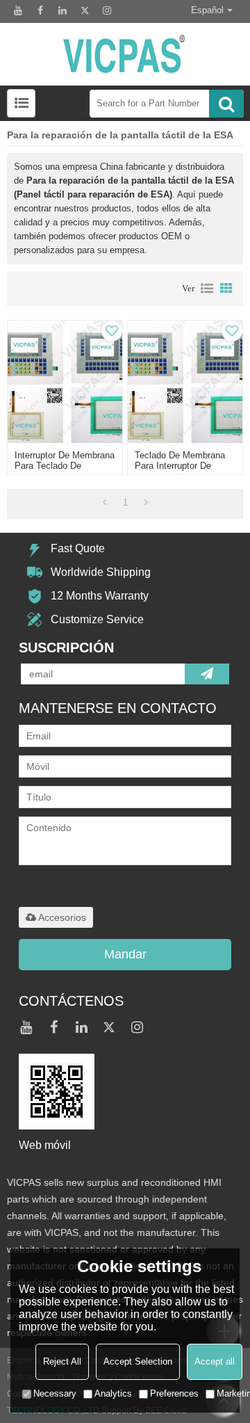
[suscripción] (207, 674)
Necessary (54, 1393)
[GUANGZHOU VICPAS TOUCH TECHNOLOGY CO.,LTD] (125, 54)
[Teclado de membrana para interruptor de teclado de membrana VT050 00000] (185, 382)
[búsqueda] (226, 104)
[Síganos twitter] (85, 10)
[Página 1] (104, 502)
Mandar (125, 954)
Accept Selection (137, 1361)
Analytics (113, 1393)
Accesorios (62, 917)
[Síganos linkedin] (62, 10)
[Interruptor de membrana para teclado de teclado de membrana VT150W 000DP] (65, 382)
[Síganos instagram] (107, 10)
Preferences (174, 1393)
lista (207, 288)
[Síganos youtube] (18, 10)
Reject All (62, 1361)
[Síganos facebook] (40, 10)
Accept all (214, 1361)
